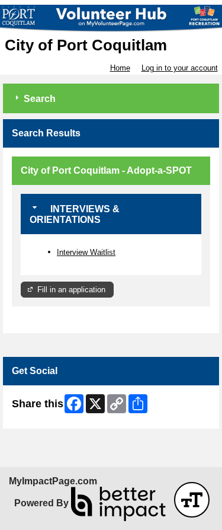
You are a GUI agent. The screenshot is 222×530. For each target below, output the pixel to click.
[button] (192, 500)
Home (120, 67)
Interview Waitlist (86, 252)
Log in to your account (179, 67)
